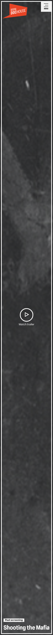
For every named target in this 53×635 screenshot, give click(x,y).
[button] (26, 315)
